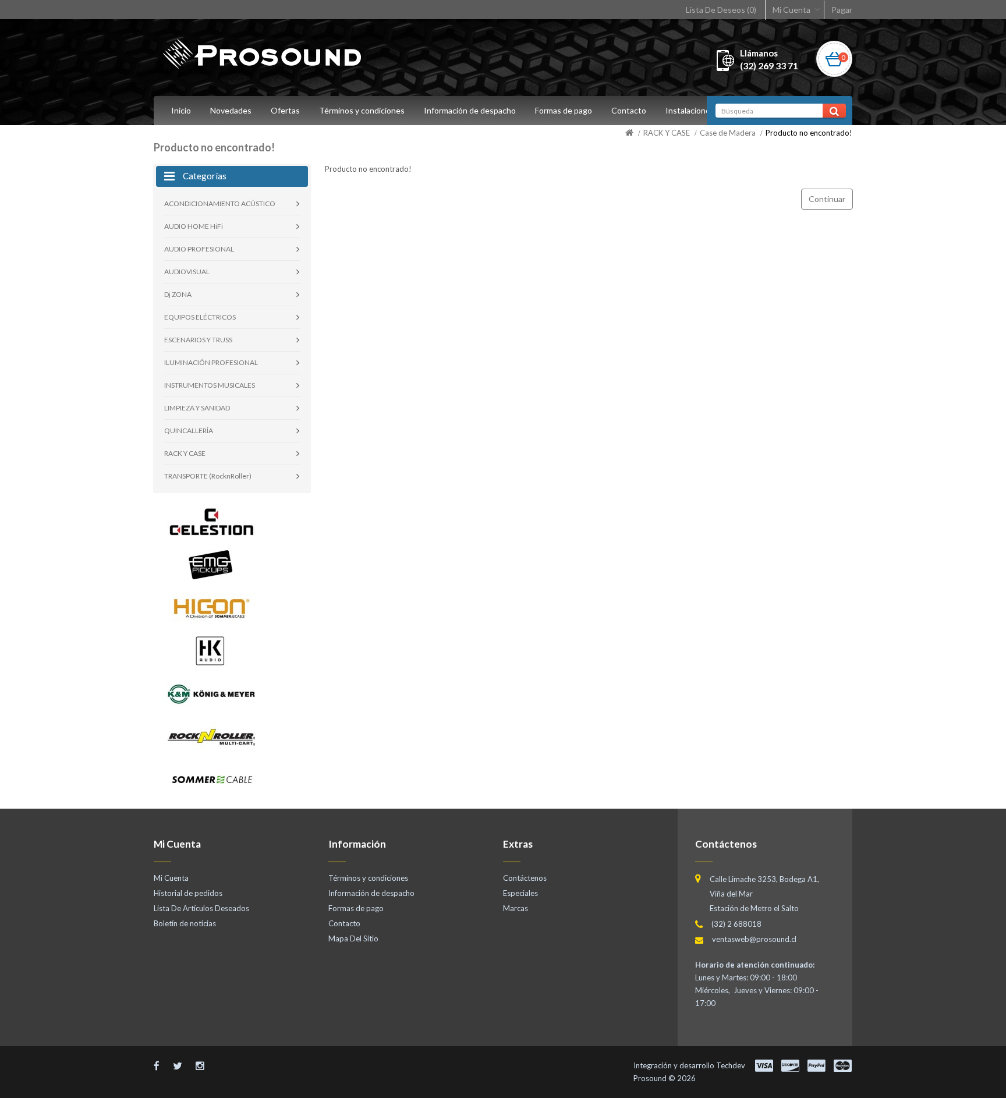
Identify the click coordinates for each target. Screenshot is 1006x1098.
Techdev (730, 1065)
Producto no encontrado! (809, 132)
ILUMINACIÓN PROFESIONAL (211, 362)
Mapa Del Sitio (353, 938)
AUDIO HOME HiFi (193, 226)
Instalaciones (689, 110)
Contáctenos (525, 878)
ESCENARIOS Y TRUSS (198, 339)
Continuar (827, 199)
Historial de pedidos (188, 893)
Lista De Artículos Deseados (201, 908)
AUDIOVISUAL (187, 271)
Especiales (520, 893)
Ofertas (285, 110)
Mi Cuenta (791, 10)
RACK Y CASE (666, 132)
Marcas (515, 908)
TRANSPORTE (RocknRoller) (208, 476)
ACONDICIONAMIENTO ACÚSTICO (219, 203)
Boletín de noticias (185, 923)
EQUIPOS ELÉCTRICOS (200, 317)
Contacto (628, 110)
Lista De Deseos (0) (721, 10)
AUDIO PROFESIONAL (199, 249)
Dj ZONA (178, 294)
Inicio (181, 110)
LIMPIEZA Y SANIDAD (197, 407)
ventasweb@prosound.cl (754, 939)
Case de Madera (728, 132)
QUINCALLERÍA (188, 430)
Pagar (841, 10)
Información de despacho (470, 110)
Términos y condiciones (362, 110)
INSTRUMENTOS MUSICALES (209, 385)
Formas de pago (563, 110)
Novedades (231, 110)
